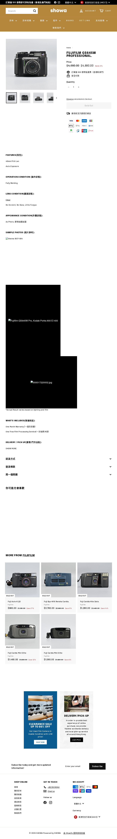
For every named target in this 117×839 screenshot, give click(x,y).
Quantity (70, 82)
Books (70, 20)
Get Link (84, 20)
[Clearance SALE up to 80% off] (40, 708)
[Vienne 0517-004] (58, 261)
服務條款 (18, 806)
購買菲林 (18, 791)
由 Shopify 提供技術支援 (74, 833)
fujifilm (29, 555)
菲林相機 (27, 20)
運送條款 (18, 802)
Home (68, 48)
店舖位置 (18, 809)
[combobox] (22, 11)
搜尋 (16, 787)
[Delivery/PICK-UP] (76, 704)
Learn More (76, 740)
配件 (55, 20)
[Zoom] (31, 64)
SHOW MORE (11, 448)
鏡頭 (42, 20)
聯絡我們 (57, 28)
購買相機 (18, 794)
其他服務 (100, 20)
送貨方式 (10, 458)
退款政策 (18, 798)
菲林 (12, 20)
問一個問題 (12, 474)
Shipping (69, 99)
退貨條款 (10, 466)
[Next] (55, 98)
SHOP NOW (40, 742)
